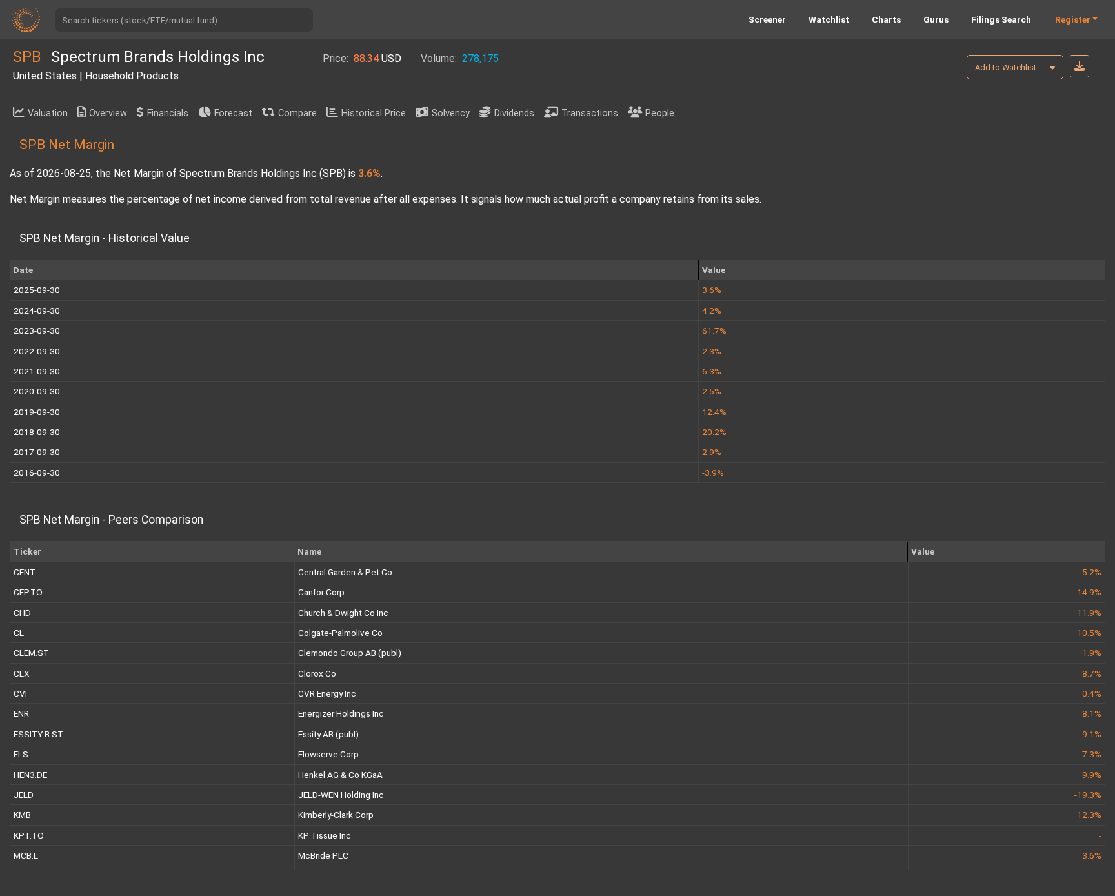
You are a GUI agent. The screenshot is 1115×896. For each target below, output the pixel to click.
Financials (167, 113)
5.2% (1091, 572)
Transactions (589, 113)
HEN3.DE (30, 774)
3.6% (1091, 855)
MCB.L (26, 855)
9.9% (1091, 774)
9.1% (1091, 734)
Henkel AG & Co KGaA (340, 774)
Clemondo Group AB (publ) (349, 652)
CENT (24, 572)
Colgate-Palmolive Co (340, 632)
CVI (20, 693)
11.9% (1089, 612)
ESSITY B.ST (38, 734)
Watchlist (829, 19)
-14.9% (1087, 592)
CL (19, 632)
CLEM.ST (31, 652)
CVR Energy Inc (327, 693)
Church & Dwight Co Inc (343, 612)
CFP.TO (28, 592)
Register (1072, 19)
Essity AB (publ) (328, 734)
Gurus (936, 19)
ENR (21, 713)
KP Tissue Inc (324, 835)
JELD (24, 794)
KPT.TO (29, 835)
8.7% (1091, 673)
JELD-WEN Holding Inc (341, 794)
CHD (22, 612)
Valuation (48, 113)
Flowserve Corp (328, 754)
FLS (21, 754)
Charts (886, 19)
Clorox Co (317, 673)
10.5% (1089, 632)
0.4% (1091, 693)
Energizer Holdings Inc (341, 713)
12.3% (1089, 814)
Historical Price (373, 113)
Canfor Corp (321, 592)
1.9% (1091, 652)
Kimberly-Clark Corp (336, 814)
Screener (767, 19)
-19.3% (1087, 794)
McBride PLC (323, 855)
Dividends (514, 113)
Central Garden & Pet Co (345, 572)
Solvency (451, 113)
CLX (22, 673)
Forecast (233, 113)
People (659, 113)
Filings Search (1001, 19)
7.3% (1091, 754)
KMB (22, 814)
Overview (108, 113)
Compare (297, 113)
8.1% (1091, 713)
